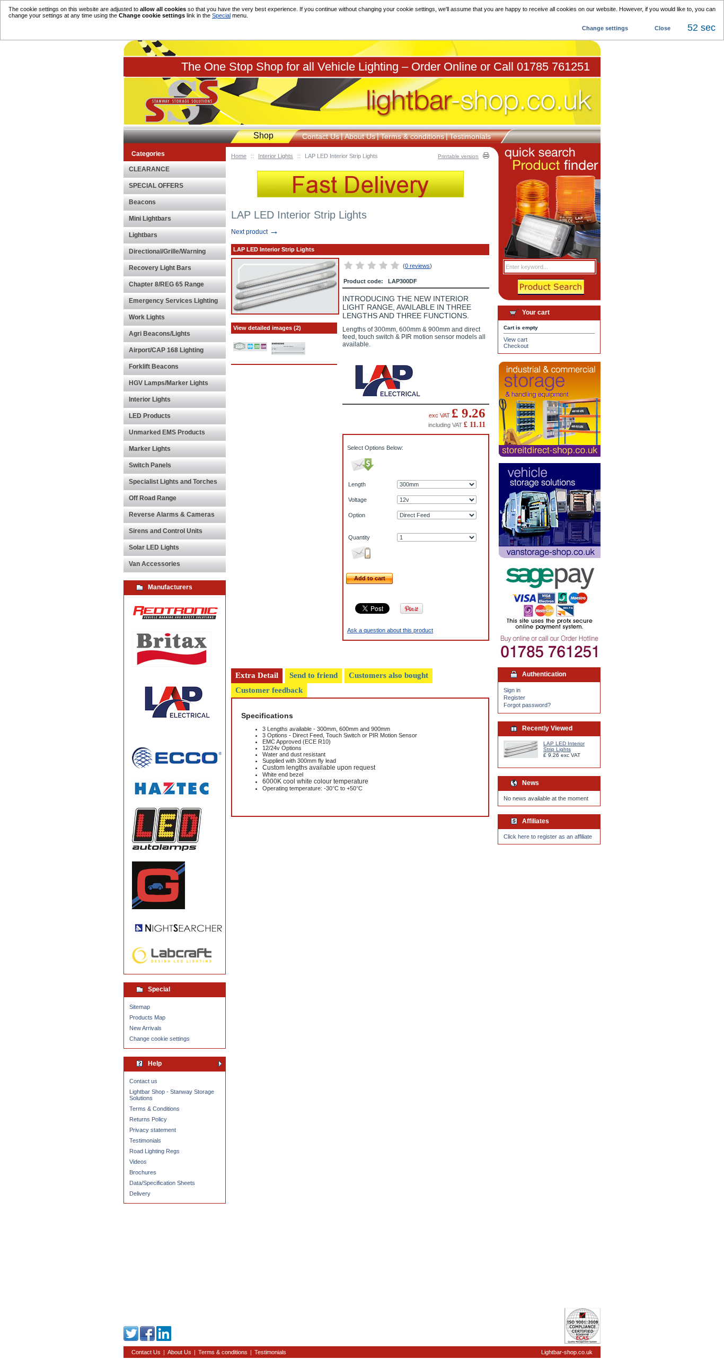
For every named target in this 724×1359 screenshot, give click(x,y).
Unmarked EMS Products (167, 432)
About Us (360, 136)
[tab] (256, 675)
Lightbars (143, 235)
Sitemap (139, 1007)
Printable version (458, 156)
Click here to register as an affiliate (548, 836)
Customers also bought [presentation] (388, 675)
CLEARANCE (149, 169)
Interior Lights (275, 156)
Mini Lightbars (150, 218)
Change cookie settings (159, 1038)
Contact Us (320, 136)
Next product (255, 232)
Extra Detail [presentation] (256, 675)
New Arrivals (145, 1028)
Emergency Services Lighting (173, 300)
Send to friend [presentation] (313, 675)
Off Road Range (152, 498)
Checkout (516, 346)
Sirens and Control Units (165, 531)
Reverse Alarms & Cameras (172, 514)
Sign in (512, 690)
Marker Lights (150, 448)
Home (238, 156)
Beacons (142, 202)
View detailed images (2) (267, 328)
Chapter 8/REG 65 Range (166, 284)
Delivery (140, 1193)
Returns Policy (148, 1119)
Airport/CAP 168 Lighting (166, 350)
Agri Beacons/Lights (159, 333)
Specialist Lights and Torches (173, 481)
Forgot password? (527, 705)
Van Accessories (154, 564)
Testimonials (145, 1140)
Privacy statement (152, 1130)
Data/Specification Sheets (162, 1183)
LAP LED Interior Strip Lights (564, 746)
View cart (515, 339)
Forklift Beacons (154, 366)
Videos (138, 1161)
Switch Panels (150, 465)
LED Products (150, 416)
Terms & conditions (412, 136)
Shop (263, 135)
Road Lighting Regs (154, 1151)
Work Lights (147, 317)
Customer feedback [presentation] (269, 690)
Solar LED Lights (154, 547)
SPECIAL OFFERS (156, 185)
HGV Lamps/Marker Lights (168, 383)
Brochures (142, 1172)
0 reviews (417, 266)
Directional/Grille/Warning (167, 251)
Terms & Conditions (154, 1108)
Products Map (147, 1017)
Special (221, 15)
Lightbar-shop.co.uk (567, 1352)
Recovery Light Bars (160, 268)
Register (514, 697)
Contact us (143, 1081)
